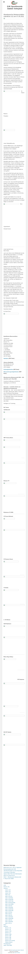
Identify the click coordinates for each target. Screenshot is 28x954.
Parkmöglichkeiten (8, 369)
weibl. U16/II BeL (9, 916)
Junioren (6, 888)
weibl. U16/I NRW (8, 945)
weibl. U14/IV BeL (9, 910)
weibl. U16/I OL (8, 915)
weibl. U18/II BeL (9, 921)
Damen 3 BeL (8, 934)
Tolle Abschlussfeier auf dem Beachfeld (13, 870)
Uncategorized (7, 943)
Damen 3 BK (8, 935)
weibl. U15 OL (8, 913)
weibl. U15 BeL (8, 912)
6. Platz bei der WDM (9, 878)
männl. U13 (8, 891)
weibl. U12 (7, 894)
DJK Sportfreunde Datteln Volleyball (14, 7)
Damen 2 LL (8, 932)
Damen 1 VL (8, 929)
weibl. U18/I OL (8, 920)
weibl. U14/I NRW (9, 904)
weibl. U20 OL (8, 923)
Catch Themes (17, 952)
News (5, 924)
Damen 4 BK (8, 937)
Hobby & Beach (8, 942)
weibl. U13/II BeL (9, 897)
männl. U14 (8, 893)
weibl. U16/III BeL (9, 918)
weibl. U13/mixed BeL (10, 902)
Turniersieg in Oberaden (9, 872)
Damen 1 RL (7, 886)
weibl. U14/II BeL (9, 907)
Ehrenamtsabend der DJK (10, 869)
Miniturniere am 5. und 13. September (13, 867)
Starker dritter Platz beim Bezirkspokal (13, 873)
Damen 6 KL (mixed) (10, 940)
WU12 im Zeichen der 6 (9, 875)
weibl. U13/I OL (8, 896)
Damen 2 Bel (8, 931)
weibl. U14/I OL (8, 905)
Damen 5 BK (8, 939)
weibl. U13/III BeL (9, 899)
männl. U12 (8, 890)
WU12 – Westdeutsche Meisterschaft (12, 877)
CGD (5, 885)
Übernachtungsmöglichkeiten (11, 371)
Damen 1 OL (8, 927)
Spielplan (6, 358)
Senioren (6, 926)
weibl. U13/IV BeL (9, 901)
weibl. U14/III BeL (9, 909)
